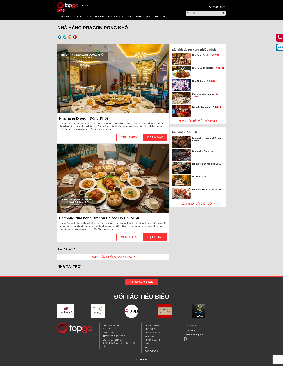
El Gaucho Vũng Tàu (202, 151)
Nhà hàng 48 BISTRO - (208, 68)
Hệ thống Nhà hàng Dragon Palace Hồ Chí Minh (99, 218)
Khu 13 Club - (203, 81)
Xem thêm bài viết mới (197, 203)
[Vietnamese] (59, 10)
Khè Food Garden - (206, 55)
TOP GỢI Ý (150, 329)
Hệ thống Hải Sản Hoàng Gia (206, 190)
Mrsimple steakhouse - (204, 95)
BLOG (165, 16)
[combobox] (86, 5)
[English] (63, 10)
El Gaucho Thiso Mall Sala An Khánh (207, 139)
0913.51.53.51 (218, 7)
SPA (148, 16)
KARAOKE (100, 16)
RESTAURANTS (115, 16)
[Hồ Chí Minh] (67, 5)
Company (191, 330)
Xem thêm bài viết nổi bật (197, 120)
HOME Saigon (199, 177)
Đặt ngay (155, 137)
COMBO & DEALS (82, 16)
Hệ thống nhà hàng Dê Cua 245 (208, 164)
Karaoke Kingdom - (206, 107)
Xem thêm (129, 137)
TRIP (155, 16)
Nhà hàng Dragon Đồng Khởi (83, 118)
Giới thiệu (191, 325)
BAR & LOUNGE (134, 16)
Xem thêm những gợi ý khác (112, 256)
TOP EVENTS (63, 16)
